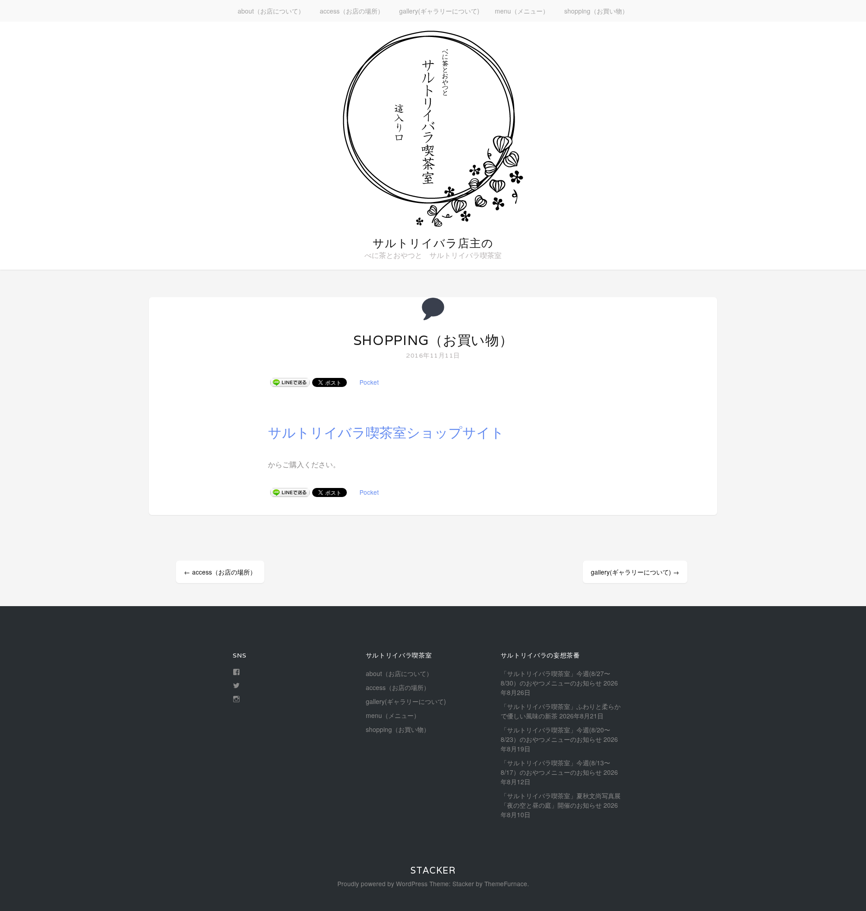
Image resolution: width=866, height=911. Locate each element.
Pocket (369, 381)
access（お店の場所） (352, 10)
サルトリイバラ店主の (433, 243)
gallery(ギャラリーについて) (439, 10)
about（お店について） (271, 10)
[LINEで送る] (290, 381)
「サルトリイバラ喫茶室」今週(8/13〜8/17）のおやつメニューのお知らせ (555, 767)
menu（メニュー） (522, 10)
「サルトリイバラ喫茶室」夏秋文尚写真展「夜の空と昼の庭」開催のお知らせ (561, 800)
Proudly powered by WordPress (382, 883)
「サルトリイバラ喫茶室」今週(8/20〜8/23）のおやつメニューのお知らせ (555, 734)
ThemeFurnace (505, 883)
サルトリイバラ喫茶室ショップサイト (386, 433)
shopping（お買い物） (596, 10)
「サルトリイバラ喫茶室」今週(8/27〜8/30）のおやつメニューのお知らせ (555, 678)
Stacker (433, 870)
